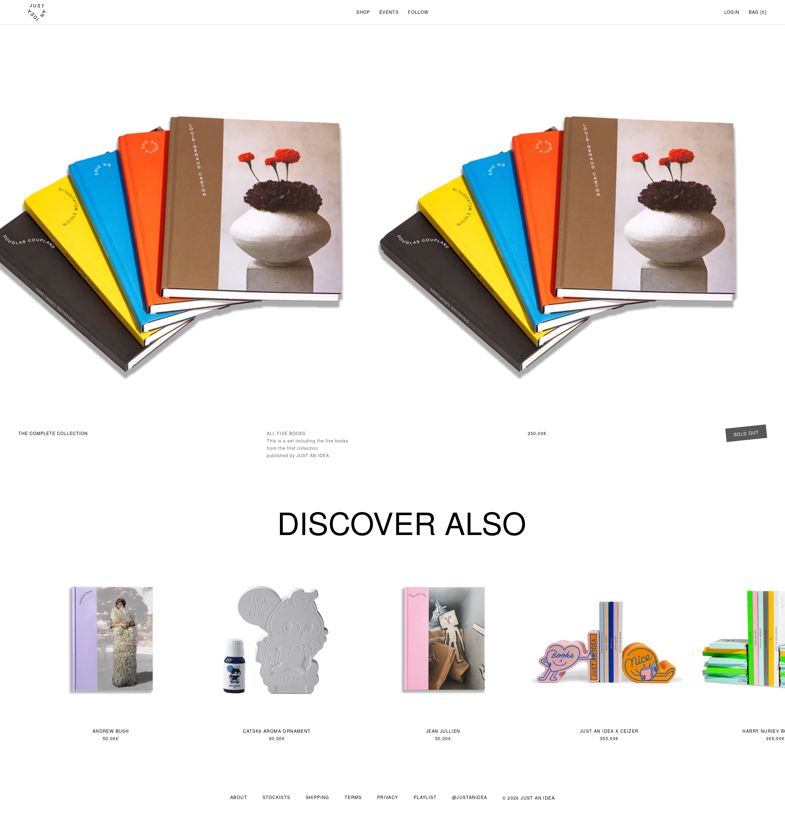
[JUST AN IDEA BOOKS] (36, 12)
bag (754, 12)
